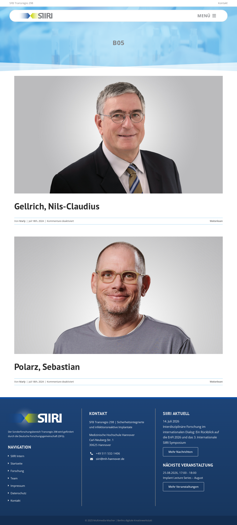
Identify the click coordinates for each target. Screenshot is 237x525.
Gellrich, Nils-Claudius (56, 206)
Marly (22, 221)
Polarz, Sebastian (47, 366)
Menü (204, 15)
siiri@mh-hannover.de (110, 459)
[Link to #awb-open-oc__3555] (214, 16)
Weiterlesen (216, 221)
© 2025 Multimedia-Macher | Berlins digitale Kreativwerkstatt (118, 520)
